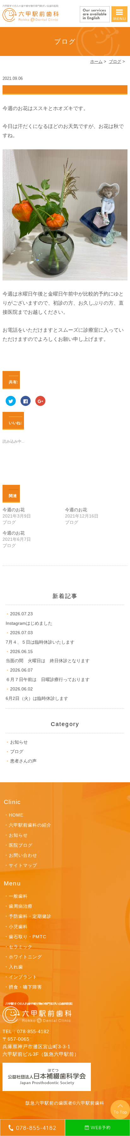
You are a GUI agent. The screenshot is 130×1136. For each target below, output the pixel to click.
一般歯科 (18, 896)
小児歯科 (18, 926)
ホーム (96, 61)
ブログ (115, 61)
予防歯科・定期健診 (30, 916)
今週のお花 (14, 509)
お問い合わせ (23, 855)
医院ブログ (20, 845)
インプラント (23, 976)
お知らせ (19, 742)
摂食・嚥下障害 (25, 986)
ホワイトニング (25, 956)
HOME (16, 814)
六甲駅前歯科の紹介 (30, 825)
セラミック (20, 946)
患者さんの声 (23, 760)
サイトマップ (23, 865)
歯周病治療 (20, 906)
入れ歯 (16, 966)
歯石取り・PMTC (27, 936)
